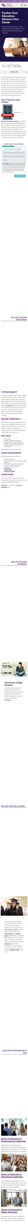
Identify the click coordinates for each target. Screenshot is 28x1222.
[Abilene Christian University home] (7, 5)
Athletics (14, 1)
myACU (3, 1)
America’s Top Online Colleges (9, 121)
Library (8, 1)
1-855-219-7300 (14, 950)
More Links (14, 72)
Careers (20, 1)
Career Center (8, 470)
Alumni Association (9, 471)
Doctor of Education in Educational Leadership (12, 1175)
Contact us (4, 485)
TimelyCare (7, 468)
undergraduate (8, 934)
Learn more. (7, 700)
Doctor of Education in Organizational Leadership (13, 1140)
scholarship (10, 405)
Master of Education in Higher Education (11, 1211)
